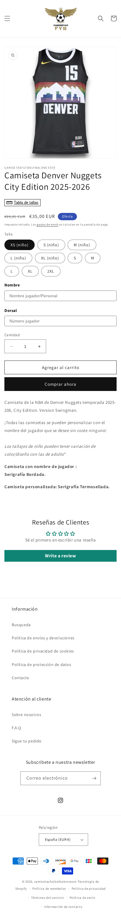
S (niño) (51, 244)
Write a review (60, 556)
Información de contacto (63, 907)
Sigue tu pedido (27, 741)
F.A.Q (16, 727)
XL (30, 271)
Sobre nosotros (26, 714)
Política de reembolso (49, 888)
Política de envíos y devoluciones (43, 637)
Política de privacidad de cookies (43, 651)
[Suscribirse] (94, 778)
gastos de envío (47, 224)
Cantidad (12, 334)
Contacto (20, 677)
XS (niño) (19, 244)
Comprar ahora (60, 384)
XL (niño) (50, 258)
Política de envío (82, 898)
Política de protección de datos (41, 664)
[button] (7, 18)
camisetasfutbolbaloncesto (55, 881)
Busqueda (21, 624)
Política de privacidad (89, 888)
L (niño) (18, 258)
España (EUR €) (58, 839)
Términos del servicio (47, 898)
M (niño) (82, 244)
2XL (50, 271)
